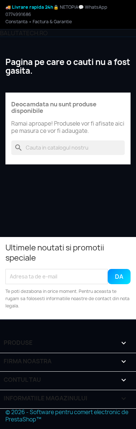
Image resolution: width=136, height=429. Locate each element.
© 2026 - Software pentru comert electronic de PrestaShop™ (66, 415)
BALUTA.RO (24, 33)
